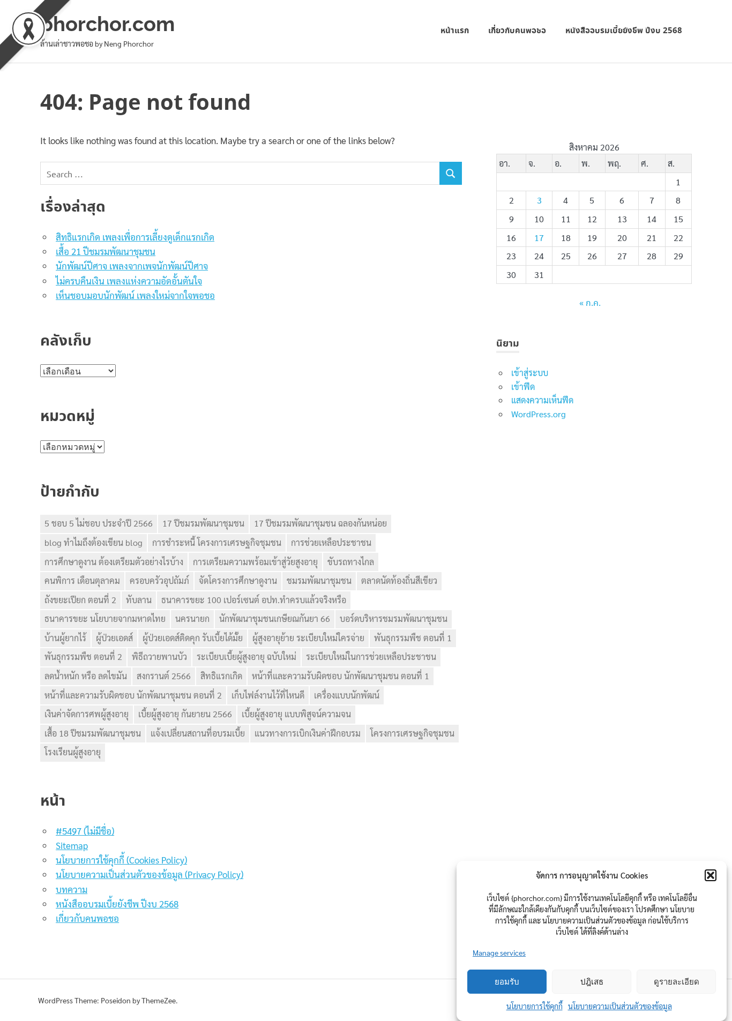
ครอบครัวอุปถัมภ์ (159, 580)
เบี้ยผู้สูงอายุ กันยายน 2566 (185, 713)
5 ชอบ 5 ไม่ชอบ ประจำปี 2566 (98, 523)
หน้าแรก (454, 31)
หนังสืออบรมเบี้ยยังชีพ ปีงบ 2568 (623, 31)
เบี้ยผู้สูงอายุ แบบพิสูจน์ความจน (296, 713)
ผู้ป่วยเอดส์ (114, 637)
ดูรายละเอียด (676, 982)
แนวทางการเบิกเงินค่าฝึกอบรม (308, 733)
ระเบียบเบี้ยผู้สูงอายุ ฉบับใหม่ (246, 656)
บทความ (71, 889)
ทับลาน (139, 599)
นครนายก (192, 618)
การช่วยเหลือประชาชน (331, 542)
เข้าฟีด (523, 386)
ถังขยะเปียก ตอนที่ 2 (80, 599)
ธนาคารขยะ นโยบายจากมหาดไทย (105, 618)
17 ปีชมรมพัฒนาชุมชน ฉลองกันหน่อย (320, 523)
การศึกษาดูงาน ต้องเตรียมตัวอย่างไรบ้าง (113, 561)
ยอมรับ (507, 982)
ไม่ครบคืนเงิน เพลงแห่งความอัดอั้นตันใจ (129, 281)
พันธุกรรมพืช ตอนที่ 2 (83, 656)
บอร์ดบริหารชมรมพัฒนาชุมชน (393, 618)
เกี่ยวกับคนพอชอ (517, 31)
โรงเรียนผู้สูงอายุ (72, 751)
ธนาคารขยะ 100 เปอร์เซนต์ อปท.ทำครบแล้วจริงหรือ (253, 599)
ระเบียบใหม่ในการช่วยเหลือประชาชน (371, 656)
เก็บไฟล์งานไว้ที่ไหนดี (267, 695)
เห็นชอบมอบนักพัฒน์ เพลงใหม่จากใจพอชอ (135, 295)
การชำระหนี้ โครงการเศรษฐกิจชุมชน (216, 542)
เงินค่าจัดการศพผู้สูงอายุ (86, 713)
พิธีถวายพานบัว (159, 656)
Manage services (499, 952)
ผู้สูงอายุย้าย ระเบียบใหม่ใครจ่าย (308, 637)
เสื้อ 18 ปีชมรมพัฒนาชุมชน (92, 733)
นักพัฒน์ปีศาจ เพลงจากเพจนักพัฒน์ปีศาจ (132, 266)
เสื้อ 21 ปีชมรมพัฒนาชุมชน (105, 251)
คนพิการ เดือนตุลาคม (82, 580)
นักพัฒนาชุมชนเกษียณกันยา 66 (274, 618)
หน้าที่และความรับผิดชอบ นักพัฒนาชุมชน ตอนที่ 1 (340, 675)
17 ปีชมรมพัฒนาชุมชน (203, 523)
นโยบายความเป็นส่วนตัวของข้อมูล (620, 1006)
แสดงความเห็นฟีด (542, 400)
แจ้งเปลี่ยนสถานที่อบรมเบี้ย (198, 733)
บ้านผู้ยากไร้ (65, 637)
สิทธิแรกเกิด (221, 675)
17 (539, 237)
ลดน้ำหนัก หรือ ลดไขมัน (85, 675)
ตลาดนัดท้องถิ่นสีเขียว (399, 580)
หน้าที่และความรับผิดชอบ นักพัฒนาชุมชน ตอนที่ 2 (133, 695)
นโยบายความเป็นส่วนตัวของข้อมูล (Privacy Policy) (149, 874)
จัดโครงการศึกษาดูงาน (238, 580)
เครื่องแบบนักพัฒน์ (346, 695)
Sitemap (72, 845)
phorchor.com (107, 24)
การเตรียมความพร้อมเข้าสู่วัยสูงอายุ (255, 561)
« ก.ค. (590, 303)
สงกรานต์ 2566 (164, 675)
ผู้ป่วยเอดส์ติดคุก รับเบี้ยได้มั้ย (193, 637)
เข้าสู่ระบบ (529, 372)
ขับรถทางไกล (350, 561)
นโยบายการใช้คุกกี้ (534, 1006)
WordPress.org (538, 413)
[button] (710, 875)
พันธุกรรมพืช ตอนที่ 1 (413, 637)
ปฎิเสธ (591, 982)
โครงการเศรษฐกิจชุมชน (412, 733)
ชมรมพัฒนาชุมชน (319, 580)
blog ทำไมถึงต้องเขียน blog (93, 542)
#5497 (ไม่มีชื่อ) (85, 831)
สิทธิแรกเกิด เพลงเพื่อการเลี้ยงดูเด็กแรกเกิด (135, 237)
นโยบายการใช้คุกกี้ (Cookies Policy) (121, 860)
